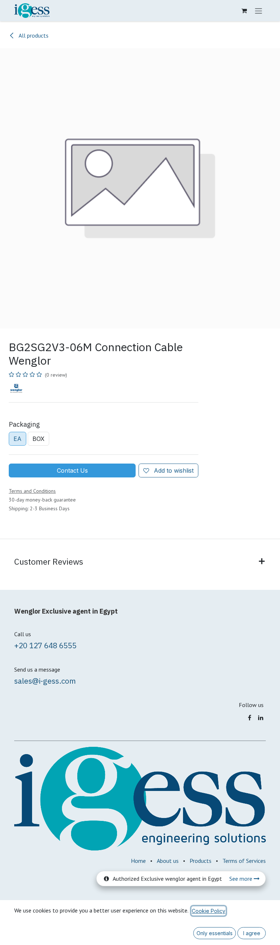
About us (168, 860)
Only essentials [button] (215, 933)
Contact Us (72, 470)
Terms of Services (244, 860)
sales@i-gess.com (45, 681)
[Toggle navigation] (258, 10)
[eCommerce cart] (244, 10)
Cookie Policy (208, 911)
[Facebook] (249, 717)
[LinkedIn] (261, 717)
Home (138, 860)
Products (200, 860)
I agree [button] (251, 933)
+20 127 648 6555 (45, 645)
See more (241, 878)
